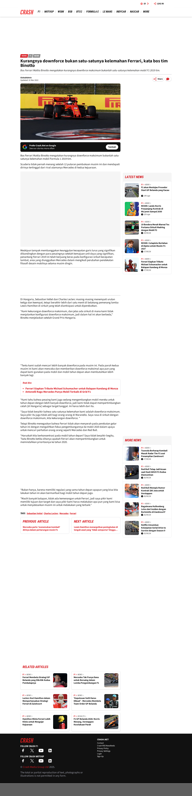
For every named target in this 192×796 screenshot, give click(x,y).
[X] (32, 751)
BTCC (79, 11)
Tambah (112, 147)
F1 (39, 11)
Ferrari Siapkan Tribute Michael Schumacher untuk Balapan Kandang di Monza (71, 389)
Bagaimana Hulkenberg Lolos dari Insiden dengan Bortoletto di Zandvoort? (153, 509)
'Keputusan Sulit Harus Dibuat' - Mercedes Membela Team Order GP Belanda (87, 701)
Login (99, 754)
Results (81, 716)
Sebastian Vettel (35, 513)
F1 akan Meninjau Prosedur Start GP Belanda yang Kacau (155, 189)
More (146, 11)
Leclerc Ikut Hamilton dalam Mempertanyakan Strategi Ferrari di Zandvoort (36, 701)
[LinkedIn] (50, 751)
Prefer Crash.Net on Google (42, 145)
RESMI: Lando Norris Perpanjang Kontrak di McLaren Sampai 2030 (152, 209)
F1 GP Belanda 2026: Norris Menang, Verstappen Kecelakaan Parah (87, 722)
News (36, 55)
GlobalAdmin (26, 77)
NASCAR (134, 11)
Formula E (92, 11)
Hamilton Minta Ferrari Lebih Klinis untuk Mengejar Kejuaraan (36, 722)
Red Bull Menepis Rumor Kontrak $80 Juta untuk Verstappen (153, 490)
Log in (160, 3)
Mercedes (64, 513)
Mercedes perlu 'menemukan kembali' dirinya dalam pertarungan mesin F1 (41, 528)
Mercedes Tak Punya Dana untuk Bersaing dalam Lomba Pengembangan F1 (86, 680)
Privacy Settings (103, 751)
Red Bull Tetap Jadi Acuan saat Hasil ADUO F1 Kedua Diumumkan (153, 472)
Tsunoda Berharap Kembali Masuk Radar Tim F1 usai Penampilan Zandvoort (154, 453)
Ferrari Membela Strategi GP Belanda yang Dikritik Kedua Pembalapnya (36, 680)
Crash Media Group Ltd (36, 767)
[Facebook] (23, 751)
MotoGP (49, 11)
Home (24, 55)
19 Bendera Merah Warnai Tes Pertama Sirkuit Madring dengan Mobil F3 (155, 227)
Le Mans (107, 11)
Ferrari (73, 513)
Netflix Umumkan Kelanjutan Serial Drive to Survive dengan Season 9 (153, 528)
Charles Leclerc (51, 513)
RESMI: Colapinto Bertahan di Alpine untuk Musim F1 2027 (154, 246)
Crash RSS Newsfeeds (106, 746)
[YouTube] (41, 751)
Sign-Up (100, 756)
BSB (70, 11)
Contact (100, 743)
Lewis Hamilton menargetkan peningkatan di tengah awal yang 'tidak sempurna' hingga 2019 (96, 528)
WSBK (61, 11)
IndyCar (121, 11)
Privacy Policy (103, 748)
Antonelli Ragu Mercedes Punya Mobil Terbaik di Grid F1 (58, 392)
